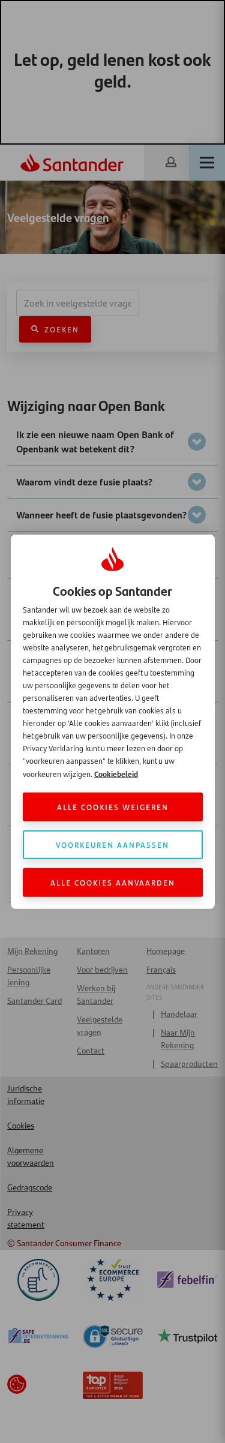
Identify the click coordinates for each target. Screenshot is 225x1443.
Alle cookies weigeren (113, 806)
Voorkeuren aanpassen (112, 844)
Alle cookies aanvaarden (112, 882)
